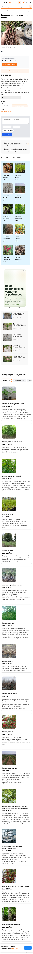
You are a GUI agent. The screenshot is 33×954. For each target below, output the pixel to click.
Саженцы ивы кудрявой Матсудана (19, 324)
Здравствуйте (7, 127)
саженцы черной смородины (12, 585)
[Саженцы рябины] (9, 728)
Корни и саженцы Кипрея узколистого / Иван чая (19, 258)
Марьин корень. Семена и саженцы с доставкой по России (19, 357)
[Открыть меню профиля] (30, 2)
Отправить (7, 134)
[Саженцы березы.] (9, 619)
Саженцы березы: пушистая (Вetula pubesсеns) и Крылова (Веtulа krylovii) (15, 807)
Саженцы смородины (18, 196)
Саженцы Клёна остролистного (12, 442)
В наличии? (16, 127)
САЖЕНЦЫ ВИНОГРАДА (7, 237)
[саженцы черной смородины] (9, 581)
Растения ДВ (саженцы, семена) (7, 217)
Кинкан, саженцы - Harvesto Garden (18, 237)
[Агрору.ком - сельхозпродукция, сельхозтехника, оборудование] (6, 2)
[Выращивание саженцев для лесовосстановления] (9, 842)
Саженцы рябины (8, 732)
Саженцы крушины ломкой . (18, 217)
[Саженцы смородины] (9, 764)
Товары (9, 11)
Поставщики (19, 380)
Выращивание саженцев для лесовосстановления (12, 847)
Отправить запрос (15, 71)
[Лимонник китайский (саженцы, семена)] (9, 883)
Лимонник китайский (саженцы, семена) (15, 886)
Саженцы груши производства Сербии (7, 196)
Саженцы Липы (7, 551)
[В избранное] (28, 15)
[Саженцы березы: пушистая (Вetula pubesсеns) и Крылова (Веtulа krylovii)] (9, 802)
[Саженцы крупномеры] (9, 690)
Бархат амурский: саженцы (11, 924)
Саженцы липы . (7, 661)
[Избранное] (27, 2)
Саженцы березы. (8, 623)
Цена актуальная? (8, 130)
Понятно (28, 948)
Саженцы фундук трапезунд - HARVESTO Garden (6, 176)
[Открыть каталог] (19, 2)
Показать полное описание (10, 98)
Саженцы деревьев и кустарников (23, 11)
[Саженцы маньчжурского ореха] (9, 400)
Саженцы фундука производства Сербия (18, 314)
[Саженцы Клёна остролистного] (9, 438)
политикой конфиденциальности (9, 949)
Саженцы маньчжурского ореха (13, 404)
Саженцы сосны (18, 176)
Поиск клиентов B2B (14, 308)
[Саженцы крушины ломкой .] (9, 472)
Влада (3, 51)
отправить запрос (6, 111)
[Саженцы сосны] (9, 510)
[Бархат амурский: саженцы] (9, 921)
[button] (30, 6)
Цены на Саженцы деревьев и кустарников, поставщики (13, 144)
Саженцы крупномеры (10, 694)
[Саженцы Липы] (9, 547)
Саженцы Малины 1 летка (6, 258)
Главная (3, 11)
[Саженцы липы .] (9, 657)
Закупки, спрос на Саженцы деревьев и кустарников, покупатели (15, 150)
